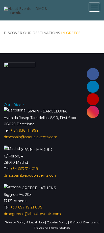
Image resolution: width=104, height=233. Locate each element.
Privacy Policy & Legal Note (25, 222)
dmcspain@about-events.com (30, 137)
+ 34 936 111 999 (24, 130)
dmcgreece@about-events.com (32, 214)
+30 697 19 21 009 (26, 207)
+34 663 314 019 (24, 169)
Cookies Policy (57, 222)
